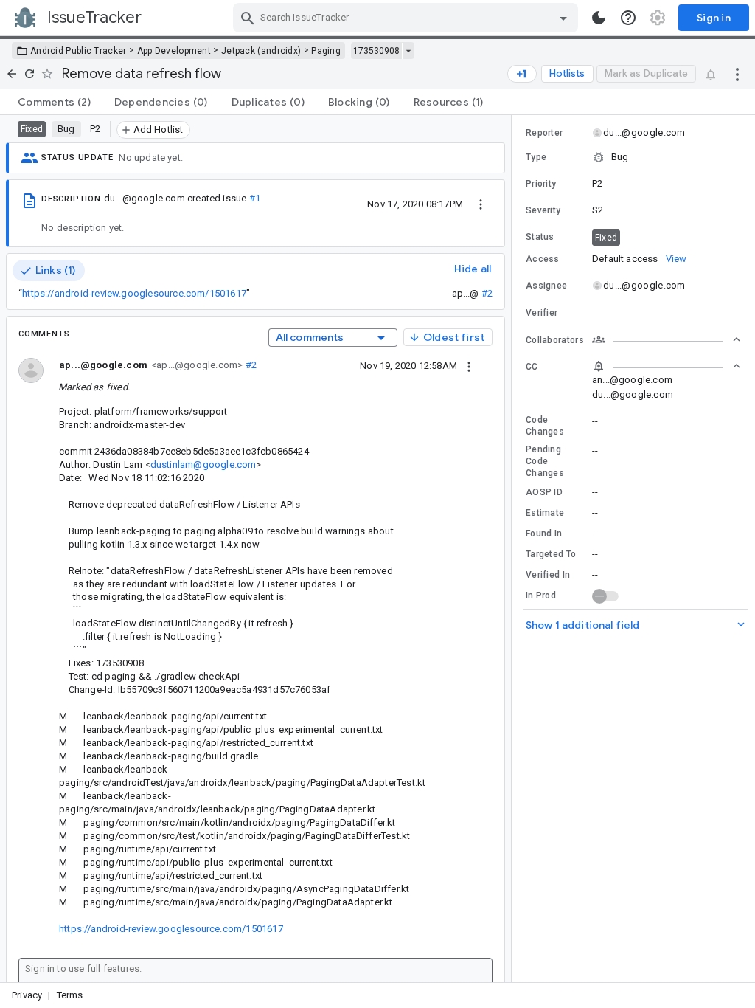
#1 (254, 198)
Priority (541, 184)
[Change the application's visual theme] (598, 17)
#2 (487, 293)
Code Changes (545, 426)
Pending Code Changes (545, 461)
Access (543, 259)
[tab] (54, 101)
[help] (628, 17)
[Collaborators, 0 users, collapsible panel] (666, 339)
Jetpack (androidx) (261, 51)
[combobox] (407, 18)
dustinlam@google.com (203, 464)
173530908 (376, 51)
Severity (543, 210)
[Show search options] (563, 18)
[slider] (514, 548)
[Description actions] (481, 203)
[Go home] (12, 74)
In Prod (541, 595)
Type (536, 157)
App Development (174, 51)
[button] (633, 157)
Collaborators (555, 340)
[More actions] (737, 74)
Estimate (545, 513)
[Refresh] (29, 74)
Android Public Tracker (78, 51)
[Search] (248, 18)
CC (532, 367)
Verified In (548, 575)
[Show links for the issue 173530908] (408, 51)
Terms (70, 995)
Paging (326, 51)
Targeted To (551, 554)
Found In (544, 533)
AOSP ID (544, 492)
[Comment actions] (469, 365)
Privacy (27, 995)
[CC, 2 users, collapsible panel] (666, 366)
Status (540, 237)
